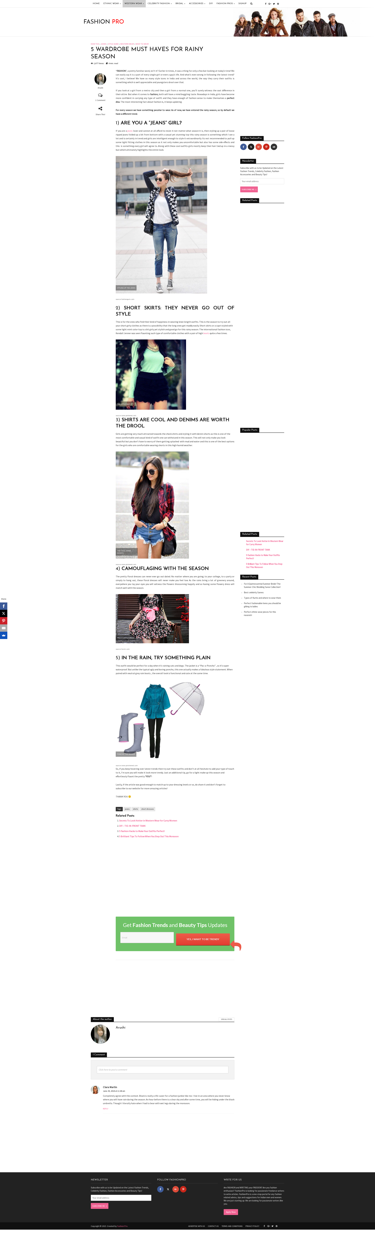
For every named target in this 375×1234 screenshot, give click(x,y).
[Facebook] (243, 147)
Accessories (196, 3)
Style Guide (113, 44)
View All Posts (226, 1019)
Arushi (100, 87)
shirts (135, 809)
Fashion (103, 22)
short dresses (147, 809)
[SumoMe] (3, 635)
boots (206, 333)
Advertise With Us (196, 1226)
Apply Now (231, 1212)
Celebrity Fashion (159, 3)
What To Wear (142, 44)
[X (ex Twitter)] (251, 147)
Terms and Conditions (232, 1226)
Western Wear (133, 3)
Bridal (179, 3)
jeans (130, 130)
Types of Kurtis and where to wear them (262, 597)
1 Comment (100, 100)
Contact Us (213, 1226)
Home (96, 3)
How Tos (95, 44)
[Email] (3, 628)
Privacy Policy (252, 1226)
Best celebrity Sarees (254, 592)
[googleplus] (258, 147)
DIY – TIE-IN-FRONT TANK (132, 825)
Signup (242, 3)
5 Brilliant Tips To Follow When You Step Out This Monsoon (149, 836)
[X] (3, 613)
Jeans (103, 44)
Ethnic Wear (111, 3)
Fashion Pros (225, 3)
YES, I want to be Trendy (203, 939)
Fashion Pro (122, 1226)
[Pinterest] (266, 147)
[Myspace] (274, 147)
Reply (105, 1108)
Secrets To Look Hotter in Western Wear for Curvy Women (148, 820)
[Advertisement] (175, 878)
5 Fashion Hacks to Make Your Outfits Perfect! (142, 831)
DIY (211, 3)
